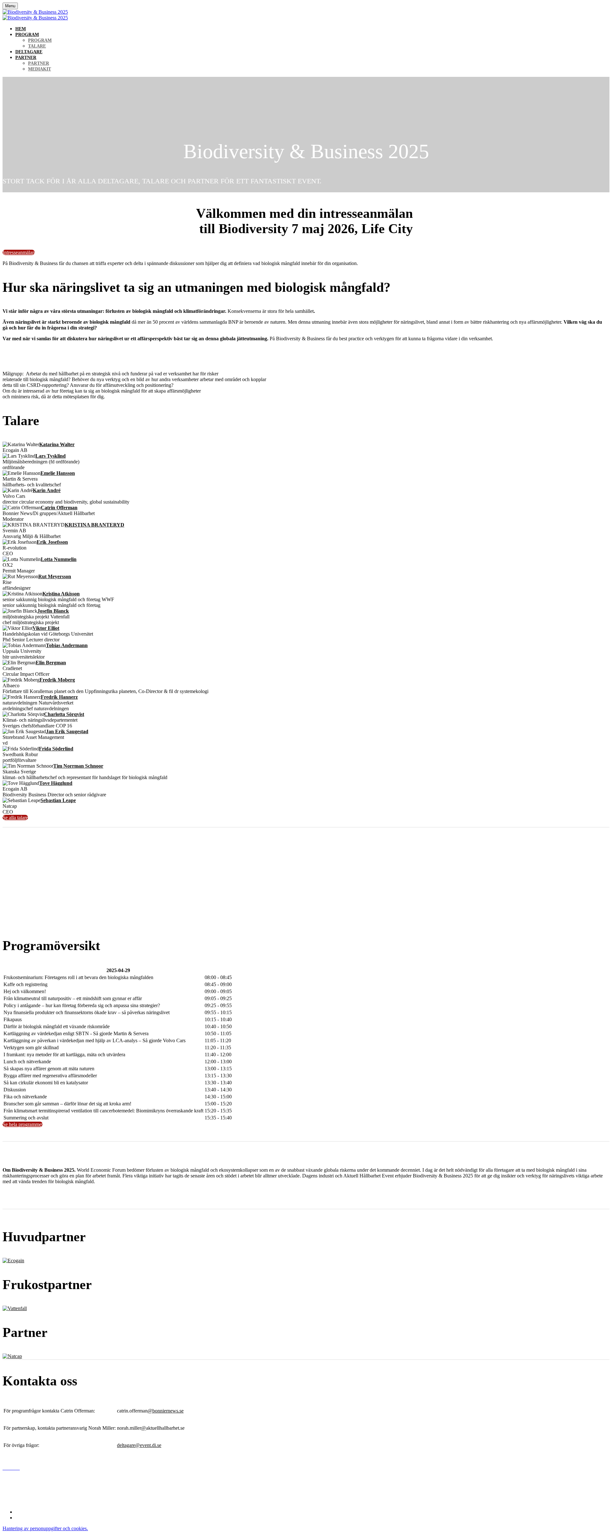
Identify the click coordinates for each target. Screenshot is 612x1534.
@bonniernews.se (166, 1410)
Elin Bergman (51, 662)
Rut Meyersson (54, 576)
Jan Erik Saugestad (67, 731)
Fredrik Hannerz (59, 697)
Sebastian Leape (58, 800)
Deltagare (28, 51)
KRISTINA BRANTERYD (94, 524)
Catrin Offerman (59, 507)
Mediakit (39, 69)
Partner (25, 57)
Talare (37, 46)
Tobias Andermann (67, 645)
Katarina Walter (57, 444)
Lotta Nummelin (58, 559)
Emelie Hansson (57, 473)
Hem (20, 28)
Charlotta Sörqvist (64, 714)
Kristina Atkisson (61, 593)
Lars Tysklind (50, 456)
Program (27, 34)
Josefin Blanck (53, 611)
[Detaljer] (13, 1260)
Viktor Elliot (46, 628)
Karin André (47, 490)
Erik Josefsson (52, 542)
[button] (19, 252)
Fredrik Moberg (57, 679)
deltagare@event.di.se (139, 1445)
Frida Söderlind (56, 748)
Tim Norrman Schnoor (78, 766)
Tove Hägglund (55, 783)
